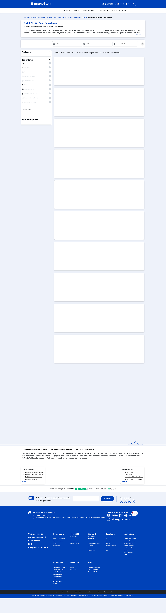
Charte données (89, 592)
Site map (55, 592)
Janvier (108, 543)
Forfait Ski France (39, 17)
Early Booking (56, 545)
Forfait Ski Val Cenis (77, 17)
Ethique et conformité (38, 547)
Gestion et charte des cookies (106, 592)
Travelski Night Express (59, 538)
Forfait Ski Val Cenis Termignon (133, 479)
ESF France (126, 555)
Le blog (72, 567)
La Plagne (90, 545)
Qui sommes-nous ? (37, 537)
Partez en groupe (74, 541)
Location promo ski (129, 545)
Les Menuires (91, 550)
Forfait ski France (128, 552)
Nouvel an (108, 541)
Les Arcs (90, 548)
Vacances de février (111, 545)
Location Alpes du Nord (130, 538)
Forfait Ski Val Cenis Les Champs (134, 477)
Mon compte (131, 4)
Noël (107, 538)
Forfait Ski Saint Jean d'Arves (33, 477)
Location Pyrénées (128, 543)
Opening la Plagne (93, 569)
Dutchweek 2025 (92, 572)
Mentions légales (66, 592)
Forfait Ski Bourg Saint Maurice (34, 472)
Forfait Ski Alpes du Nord (58, 17)
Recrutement (34, 541)
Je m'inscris (107, 499)
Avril (107, 550)
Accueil (27, 17)
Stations (77, 10)
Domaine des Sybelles (94, 567)
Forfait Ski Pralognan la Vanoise (34, 474)
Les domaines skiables (94, 543)
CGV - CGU (78, 592)
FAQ (30, 544)
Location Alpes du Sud (129, 541)
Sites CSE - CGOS (74, 543)
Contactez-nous (35, 534)
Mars (107, 548)
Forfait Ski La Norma (31, 479)
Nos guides (73, 569)
